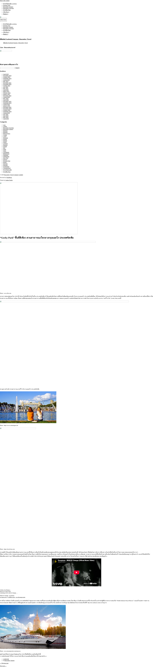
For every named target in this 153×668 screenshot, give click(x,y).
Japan (4, 149)
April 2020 (6, 100)
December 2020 (7, 95)
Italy (4, 148)
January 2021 (6, 94)
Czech (4, 136)
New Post (5, 158)
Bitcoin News (6, 133)
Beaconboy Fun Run (8, 8)
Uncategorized (7, 168)
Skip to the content (4, 0)
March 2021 (6, 91)
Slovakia (5, 163)
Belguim (5, 132)
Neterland (5, 155)
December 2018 (7, 107)
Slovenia (5, 165)
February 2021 (7, 93)
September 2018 (7, 111)
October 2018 (6, 110)
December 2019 (7, 101)
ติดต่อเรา (5, 14)
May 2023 (5, 81)
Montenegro (6, 153)
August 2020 (6, 97)
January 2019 (6, 106)
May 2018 (5, 117)
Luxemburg (6, 152)
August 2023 (6, 80)
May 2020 (5, 98)
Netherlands (6, 156)
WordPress (9, 177)
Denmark (5, 138)
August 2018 (6, 113)
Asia (4, 125)
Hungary (5, 145)
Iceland (5, 146)
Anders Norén (9, 180)
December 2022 (7, 83)
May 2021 (5, 88)
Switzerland (6, 166)
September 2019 (7, 103)
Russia (5, 162)
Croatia (5, 135)
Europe (5, 139)
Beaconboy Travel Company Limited (13, 174)
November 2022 (7, 84)
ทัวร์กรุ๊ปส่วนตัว (7, 170)
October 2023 (6, 77)
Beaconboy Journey (8, 7)
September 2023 (7, 78)
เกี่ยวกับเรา (6, 12)
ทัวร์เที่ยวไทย (6, 10)
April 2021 (6, 90)
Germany (5, 143)
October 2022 (6, 85)
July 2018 (5, 114)
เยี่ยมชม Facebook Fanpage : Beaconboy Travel (15, 39)
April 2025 (6, 74)
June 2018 (5, 116)
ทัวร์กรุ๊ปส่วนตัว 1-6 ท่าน (9, 3)
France (5, 142)
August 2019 (6, 104)
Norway (5, 159)
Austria (5, 126)
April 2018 (6, 118)
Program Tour (6, 5)
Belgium (5, 130)
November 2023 (7, 75)
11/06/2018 (6, 659)
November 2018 (7, 108)
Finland (5, 140)
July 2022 (5, 87)
